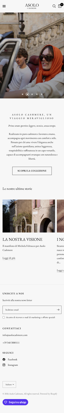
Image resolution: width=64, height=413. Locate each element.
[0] (59, 6)
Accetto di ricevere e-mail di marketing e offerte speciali (30, 317)
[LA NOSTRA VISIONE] (29, 216)
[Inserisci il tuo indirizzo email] (58, 310)
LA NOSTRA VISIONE (22, 239)
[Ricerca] (54, 6)
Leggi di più (9, 257)
